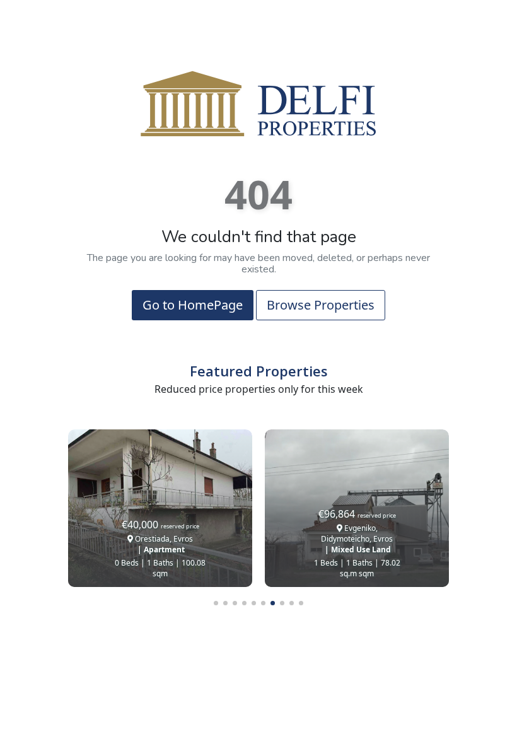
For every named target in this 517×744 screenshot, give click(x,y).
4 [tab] (244, 603)
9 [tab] (291, 603)
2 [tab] (225, 603)
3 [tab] (235, 603)
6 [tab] (263, 603)
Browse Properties (321, 304)
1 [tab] (216, 603)
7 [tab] (272, 603)
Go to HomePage (192, 304)
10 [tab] (301, 603)
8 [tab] (282, 603)
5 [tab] (254, 603)
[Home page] (258, 103)
